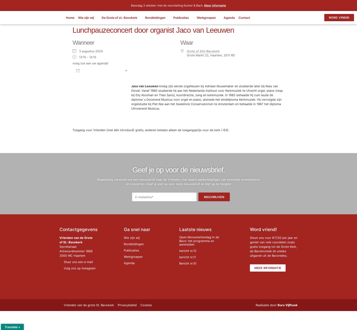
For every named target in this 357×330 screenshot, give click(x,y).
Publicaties (181, 18)
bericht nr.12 (187, 251)
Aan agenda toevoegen (102, 70)
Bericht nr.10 (187, 263)
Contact (244, 18)
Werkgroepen (206, 18)
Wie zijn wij (86, 18)
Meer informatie (215, 5)
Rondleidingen (155, 18)
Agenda (229, 18)
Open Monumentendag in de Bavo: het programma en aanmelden (199, 240)
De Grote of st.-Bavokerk (119, 18)
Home (70, 18)
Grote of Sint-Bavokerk (203, 51)
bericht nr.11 (187, 257)
